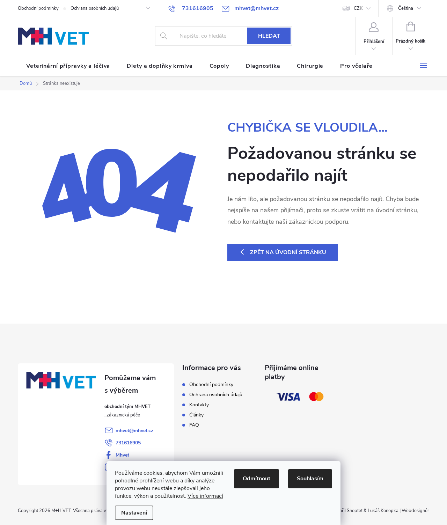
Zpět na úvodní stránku (288, 252)
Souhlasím (310, 478)
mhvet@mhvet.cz (134, 430)
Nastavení (134, 513)
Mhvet (122, 455)
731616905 (128, 442)
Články (196, 415)
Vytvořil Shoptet (346, 511)
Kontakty (199, 404)
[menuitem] (68, 66)
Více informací (205, 496)
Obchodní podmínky (38, 8)
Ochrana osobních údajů (95, 8)
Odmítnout (256, 478)
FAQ (194, 425)
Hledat (269, 36)
